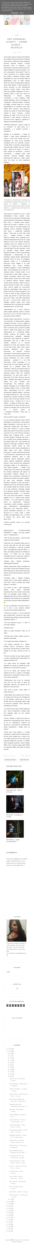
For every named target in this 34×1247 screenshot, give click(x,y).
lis (10, 1056)
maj (11, 1069)
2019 (9, 1213)
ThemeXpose (17, 1240)
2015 (9, 1222)
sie (10, 1062)
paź (11, 1058)
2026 (9, 1049)
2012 (9, 1229)
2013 (9, 1226)
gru (11, 1053)
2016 (9, 1219)
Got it (22, 13)
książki (16, 35)
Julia (15, 52)
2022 (9, 1206)
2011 (9, 1231)
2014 (9, 1224)
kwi (11, 1071)
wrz (11, 1060)
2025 (9, 1051)
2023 (9, 1203)
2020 (9, 1210)
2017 (9, 1217)
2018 (9, 1215)
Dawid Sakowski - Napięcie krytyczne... (14, 791)
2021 (9, 1208)
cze (11, 1067)
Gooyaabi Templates (17, 1242)
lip (10, 1065)
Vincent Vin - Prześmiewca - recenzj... (14, 816)
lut (10, 1076)
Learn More (14, 13)
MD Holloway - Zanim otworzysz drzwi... (12, 840)
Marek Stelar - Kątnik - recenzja (18, 1191)
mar (11, 1074)
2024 (9, 1201)
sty (10, 1199)
